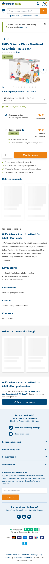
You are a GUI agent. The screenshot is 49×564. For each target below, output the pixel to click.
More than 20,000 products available (25, 16)
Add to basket (31, 155)
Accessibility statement (23, 557)
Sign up (10, 497)
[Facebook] (19, 518)
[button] (23, 130)
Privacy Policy (37, 555)
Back (7, 39)
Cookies (8, 557)
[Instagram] (24, 518)
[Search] (43, 11)
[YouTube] (29, 518)
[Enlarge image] (3, 87)
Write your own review (26, 402)
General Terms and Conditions (18, 555)
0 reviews (16, 52)
